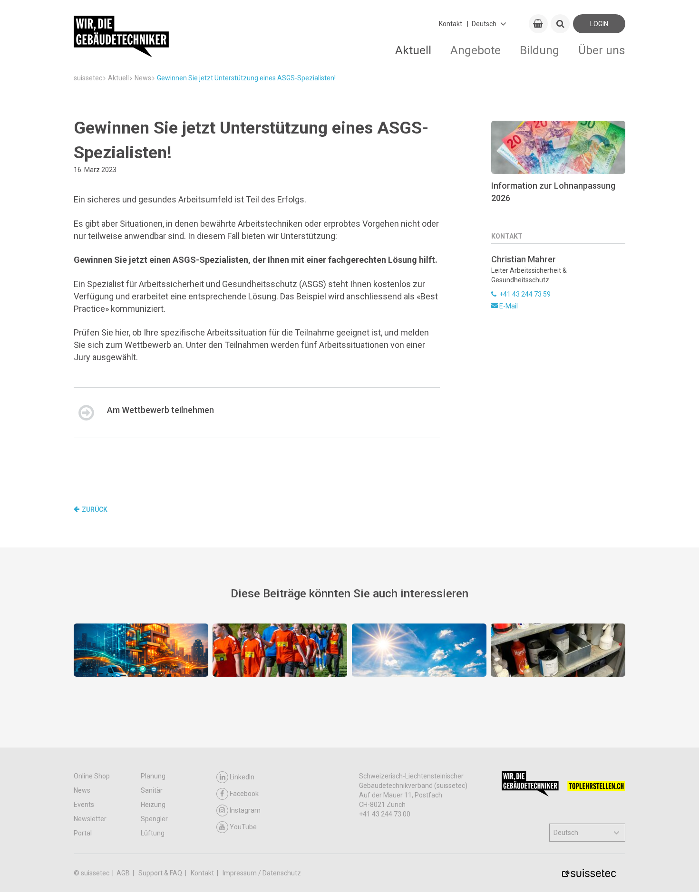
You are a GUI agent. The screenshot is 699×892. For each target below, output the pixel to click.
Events (84, 804)
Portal (83, 833)
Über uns (601, 50)
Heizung (153, 804)
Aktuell (413, 50)
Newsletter (90, 819)
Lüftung (153, 833)
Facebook (244, 793)
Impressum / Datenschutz (262, 873)
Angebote (475, 50)
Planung (153, 776)
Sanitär (152, 790)
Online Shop (92, 776)
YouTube (243, 827)
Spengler (154, 819)
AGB (123, 873)
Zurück (94, 509)
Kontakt (450, 24)
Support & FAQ (161, 873)
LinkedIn (242, 777)
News (82, 790)
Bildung (539, 50)
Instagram (245, 810)
